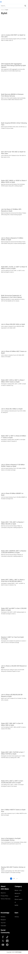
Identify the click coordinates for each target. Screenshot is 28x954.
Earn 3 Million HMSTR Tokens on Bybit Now (13, 810)
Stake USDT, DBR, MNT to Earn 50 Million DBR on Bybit (12, 724)
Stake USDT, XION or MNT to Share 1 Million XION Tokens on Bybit (13, 381)
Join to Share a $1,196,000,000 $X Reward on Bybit (12, 695)
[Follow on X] (3, 941)
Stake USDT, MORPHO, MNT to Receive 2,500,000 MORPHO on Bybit (13, 551)
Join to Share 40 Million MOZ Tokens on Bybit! (14, 352)
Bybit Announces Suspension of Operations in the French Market (11, 296)
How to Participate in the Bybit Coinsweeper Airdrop (11, 839)
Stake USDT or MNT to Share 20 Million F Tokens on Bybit (13, 436)
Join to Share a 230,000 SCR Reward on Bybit (14, 666)
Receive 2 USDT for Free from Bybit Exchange (12, 638)
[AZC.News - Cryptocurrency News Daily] (14, 1)
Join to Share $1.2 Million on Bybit (12, 409)
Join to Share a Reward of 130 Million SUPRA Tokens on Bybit (13, 465)
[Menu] (1, 2)
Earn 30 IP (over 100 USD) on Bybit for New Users (13, 152)
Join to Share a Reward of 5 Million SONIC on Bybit (12, 238)
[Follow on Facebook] (3, 937)
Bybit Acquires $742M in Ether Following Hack (14, 123)
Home (2, 9)
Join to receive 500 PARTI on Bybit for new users (13, 35)
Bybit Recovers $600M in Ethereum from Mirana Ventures (12, 95)
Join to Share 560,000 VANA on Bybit (13, 324)
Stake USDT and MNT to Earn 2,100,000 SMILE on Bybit (13, 609)
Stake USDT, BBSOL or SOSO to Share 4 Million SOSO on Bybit (14, 181)
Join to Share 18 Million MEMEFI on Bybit (12, 494)
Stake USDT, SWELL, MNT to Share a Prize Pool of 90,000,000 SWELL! (12, 580)
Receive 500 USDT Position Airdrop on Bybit (13, 868)
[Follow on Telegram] (7, 944)
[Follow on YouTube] (3, 944)
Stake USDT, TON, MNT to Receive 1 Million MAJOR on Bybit (12, 523)
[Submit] (25, 5)
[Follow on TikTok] (7, 937)
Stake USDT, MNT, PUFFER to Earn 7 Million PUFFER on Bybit (12, 753)
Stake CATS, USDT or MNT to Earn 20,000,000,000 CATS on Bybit (12, 781)
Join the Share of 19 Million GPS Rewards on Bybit (11, 210)
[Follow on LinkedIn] (7, 941)
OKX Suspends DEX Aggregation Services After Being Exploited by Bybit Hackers (13, 65)
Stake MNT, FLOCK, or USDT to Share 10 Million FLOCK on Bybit (14, 267)
